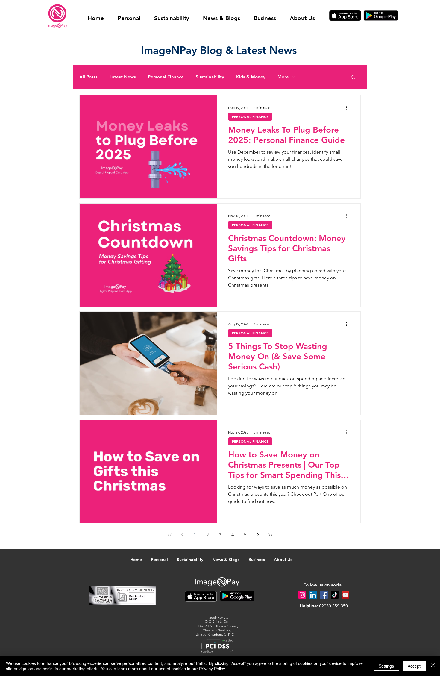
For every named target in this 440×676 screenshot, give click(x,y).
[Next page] (257, 534)
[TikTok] (335, 595)
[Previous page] (182, 534)
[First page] (169, 534)
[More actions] (348, 107)
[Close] (432, 665)
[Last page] (270, 534)
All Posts (88, 77)
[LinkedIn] (313, 595)
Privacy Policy (212, 669)
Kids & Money (250, 77)
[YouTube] (345, 595)
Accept (414, 666)
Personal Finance (166, 77)
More (283, 77)
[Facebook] (324, 595)
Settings (386, 666)
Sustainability (210, 77)
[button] (353, 78)
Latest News (123, 77)
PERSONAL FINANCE (250, 116)
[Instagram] (302, 595)
